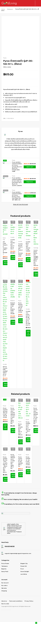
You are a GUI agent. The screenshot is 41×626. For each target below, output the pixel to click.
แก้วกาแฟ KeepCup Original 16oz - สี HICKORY (5, 248)
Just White (23, 574)
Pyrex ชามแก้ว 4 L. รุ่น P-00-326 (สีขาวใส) (28, 461)
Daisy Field (4, 571)
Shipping (4, 591)
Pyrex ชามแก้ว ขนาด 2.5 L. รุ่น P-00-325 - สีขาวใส (28, 427)
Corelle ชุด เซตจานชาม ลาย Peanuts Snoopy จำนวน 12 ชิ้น (20, 250)
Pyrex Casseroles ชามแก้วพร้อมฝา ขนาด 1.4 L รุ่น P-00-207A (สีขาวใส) (35, 415)
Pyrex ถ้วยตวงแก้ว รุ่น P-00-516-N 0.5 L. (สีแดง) (20, 429)
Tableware (4, 566)
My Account (4, 583)
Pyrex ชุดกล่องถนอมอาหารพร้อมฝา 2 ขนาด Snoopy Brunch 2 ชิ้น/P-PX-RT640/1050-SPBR (17, 166)
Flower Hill (23, 566)
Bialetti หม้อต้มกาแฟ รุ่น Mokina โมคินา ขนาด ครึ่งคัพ (12, 308)
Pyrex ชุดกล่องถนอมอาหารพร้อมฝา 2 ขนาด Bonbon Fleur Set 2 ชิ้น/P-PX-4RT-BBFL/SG (17, 196)
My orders (4, 585)
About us (4, 601)
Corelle (12, 237)
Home (3, 9)
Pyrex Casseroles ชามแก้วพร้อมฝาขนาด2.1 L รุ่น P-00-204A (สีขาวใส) (13, 415)
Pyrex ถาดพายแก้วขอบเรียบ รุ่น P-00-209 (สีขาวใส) (5, 412)
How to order (5, 604)
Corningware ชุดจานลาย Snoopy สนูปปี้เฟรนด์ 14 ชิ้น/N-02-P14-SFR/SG (36, 257)
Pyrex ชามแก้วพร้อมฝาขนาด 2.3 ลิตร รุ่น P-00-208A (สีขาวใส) (13, 461)
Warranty (4, 588)
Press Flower (5, 563)
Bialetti (12, 301)
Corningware (37, 248)
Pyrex (13, 160)
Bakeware (10, 9)
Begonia (3, 569)
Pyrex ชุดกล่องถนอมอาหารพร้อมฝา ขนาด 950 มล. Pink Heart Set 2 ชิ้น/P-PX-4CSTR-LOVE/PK (17, 181)
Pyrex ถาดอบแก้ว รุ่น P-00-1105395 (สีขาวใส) (20, 461)
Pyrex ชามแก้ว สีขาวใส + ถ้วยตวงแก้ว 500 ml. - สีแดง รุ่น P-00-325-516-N (5, 464)
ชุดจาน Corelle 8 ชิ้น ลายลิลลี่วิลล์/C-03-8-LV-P (5, 371)
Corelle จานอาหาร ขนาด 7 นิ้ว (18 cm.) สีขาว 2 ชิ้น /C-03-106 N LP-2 (28, 318)
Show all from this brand (20, 204)
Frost (22, 569)
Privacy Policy (29, 601)
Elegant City (24, 563)
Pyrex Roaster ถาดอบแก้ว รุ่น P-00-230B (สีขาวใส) (20, 307)
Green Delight (24, 571)
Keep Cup (4, 238)
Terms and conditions (15, 601)
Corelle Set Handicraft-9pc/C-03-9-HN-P (12, 244)
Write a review (7, 67)
